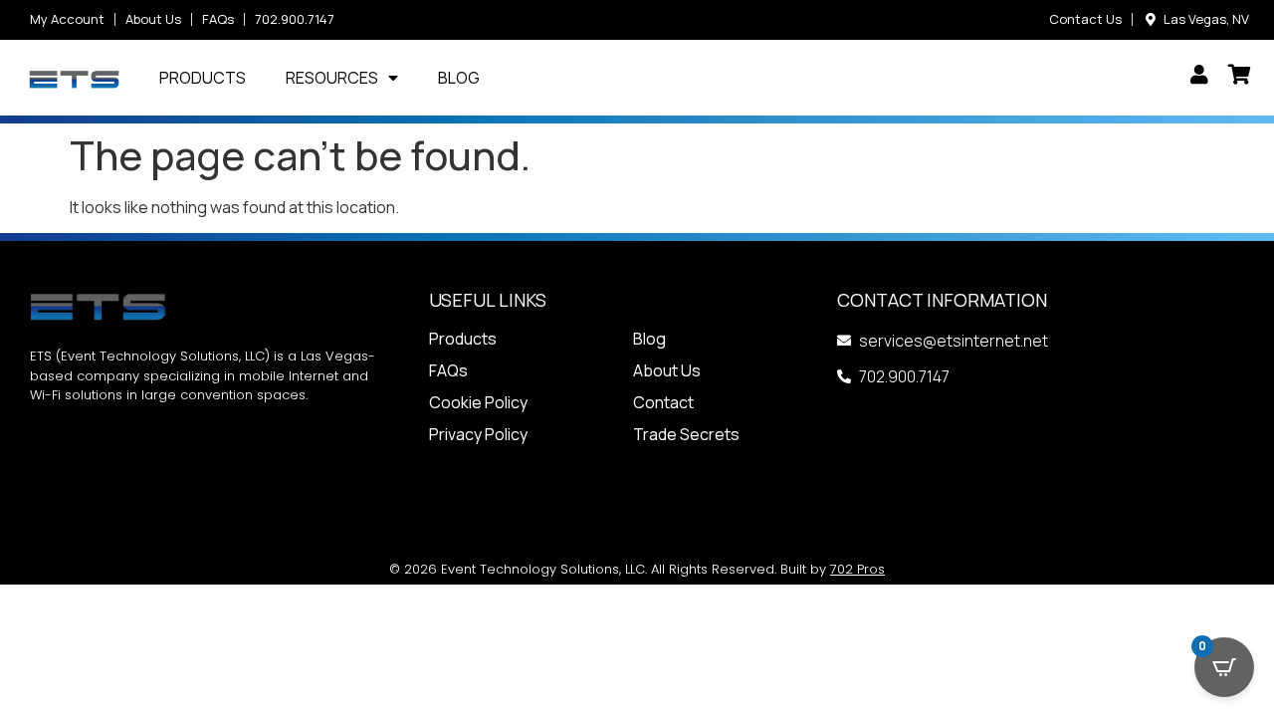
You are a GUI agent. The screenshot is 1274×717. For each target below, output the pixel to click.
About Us (667, 370)
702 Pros (857, 569)
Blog (459, 78)
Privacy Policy (478, 434)
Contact (663, 402)
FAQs (448, 370)
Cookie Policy (478, 402)
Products (202, 78)
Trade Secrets (686, 434)
